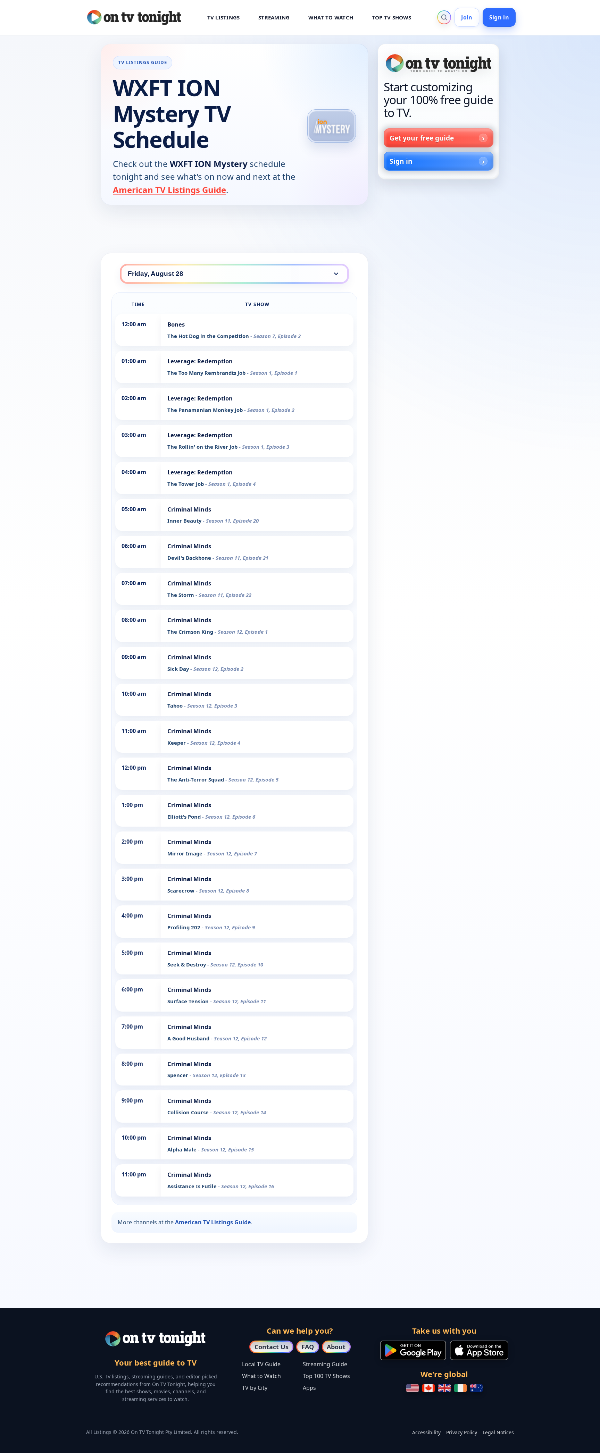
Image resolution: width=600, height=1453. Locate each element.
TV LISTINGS (223, 17)
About (336, 1347)
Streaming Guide (325, 1364)
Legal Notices (498, 1432)
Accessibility (426, 1432)
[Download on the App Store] (479, 1350)
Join (466, 17)
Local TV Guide (261, 1364)
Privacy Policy (461, 1432)
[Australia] (476, 1388)
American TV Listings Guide (169, 189)
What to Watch (261, 1376)
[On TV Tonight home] (438, 63)
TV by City (254, 1388)
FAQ (307, 1347)
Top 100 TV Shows (326, 1376)
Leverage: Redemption (200, 361)
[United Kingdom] (444, 1388)
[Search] (444, 17)
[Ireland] (460, 1388)
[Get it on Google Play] (413, 1350)
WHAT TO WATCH (330, 17)
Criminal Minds (189, 509)
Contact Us (272, 1347)
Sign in (499, 17)
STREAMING (274, 17)
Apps (309, 1388)
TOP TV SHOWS (391, 17)
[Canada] (428, 1388)
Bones (176, 324)
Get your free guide (422, 138)
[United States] (412, 1388)
